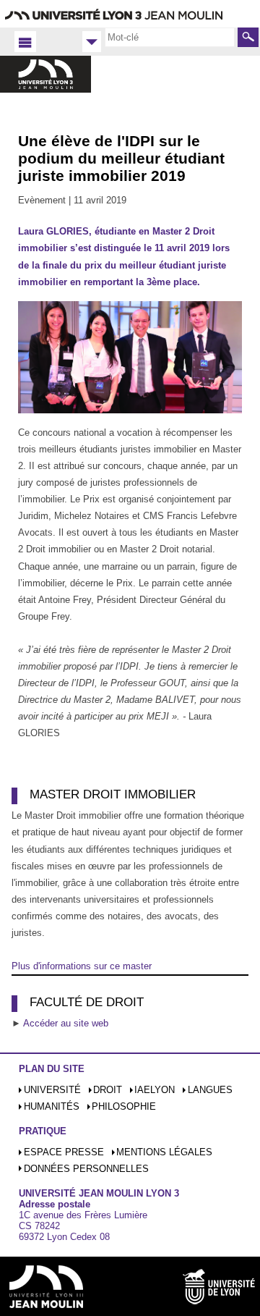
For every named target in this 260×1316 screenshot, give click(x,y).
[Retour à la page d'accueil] (45, 89)
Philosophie (124, 1106)
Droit (107, 1089)
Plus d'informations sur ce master (82, 966)
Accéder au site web (65, 1023)
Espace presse (64, 1152)
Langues (210, 1089)
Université (52, 1089)
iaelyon (154, 1089)
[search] (170, 37)
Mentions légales (164, 1152)
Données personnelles (86, 1168)
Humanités (51, 1106)
